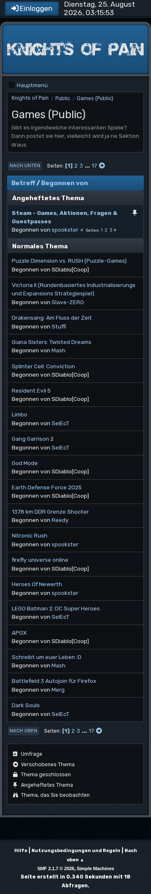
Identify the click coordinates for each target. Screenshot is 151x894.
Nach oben (23, 731)
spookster (65, 229)
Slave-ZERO (68, 302)
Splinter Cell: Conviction (43, 366)
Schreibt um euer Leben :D (46, 657)
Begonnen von (64, 183)
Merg (58, 689)
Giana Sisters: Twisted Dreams (51, 341)
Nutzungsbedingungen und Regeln (75, 850)
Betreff (23, 183)
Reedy (60, 520)
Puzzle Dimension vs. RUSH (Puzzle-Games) (69, 260)
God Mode (25, 463)
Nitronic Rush (29, 535)
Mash (58, 350)
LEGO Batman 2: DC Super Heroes (56, 608)
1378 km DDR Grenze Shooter (50, 511)
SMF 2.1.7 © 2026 (55, 868)
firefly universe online (40, 559)
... (88, 165)
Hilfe (20, 850)
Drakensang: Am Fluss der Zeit (52, 317)
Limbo (19, 414)
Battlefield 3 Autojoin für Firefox (54, 680)
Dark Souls (26, 705)
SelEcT (60, 423)
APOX (19, 632)
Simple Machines (95, 868)
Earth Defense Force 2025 (47, 487)
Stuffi (59, 326)
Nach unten (25, 165)
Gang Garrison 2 (33, 438)
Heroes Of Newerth (37, 584)
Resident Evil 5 (31, 390)
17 (94, 165)
